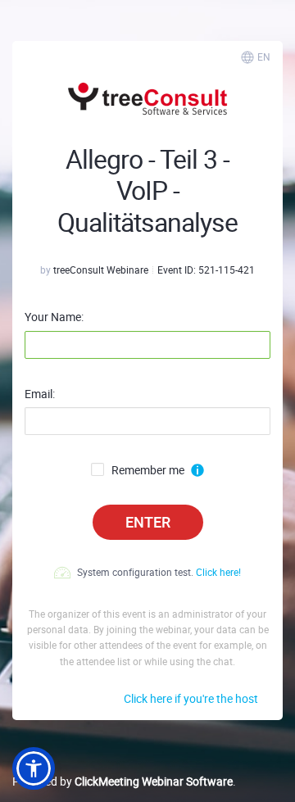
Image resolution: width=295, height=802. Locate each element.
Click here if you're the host (191, 698)
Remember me (147, 470)
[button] (33, 768)
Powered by (122, 781)
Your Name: (54, 317)
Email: (40, 394)
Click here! (218, 571)
